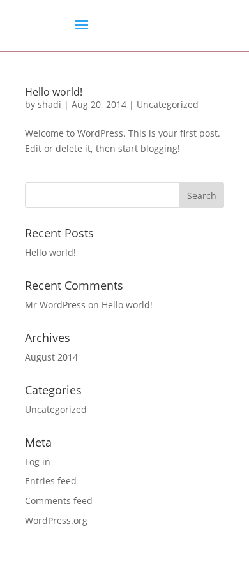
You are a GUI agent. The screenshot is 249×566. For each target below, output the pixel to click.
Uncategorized (168, 104)
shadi (49, 104)
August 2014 (51, 357)
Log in (37, 462)
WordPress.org (56, 520)
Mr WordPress (55, 305)
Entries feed (51, 481)
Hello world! (53, 92)
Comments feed (59, 501)
